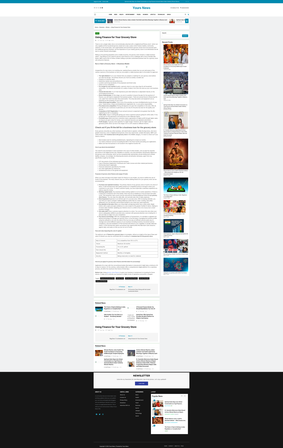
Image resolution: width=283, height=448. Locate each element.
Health (121, 14)
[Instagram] (102, 414)
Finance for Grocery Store (107, 278)
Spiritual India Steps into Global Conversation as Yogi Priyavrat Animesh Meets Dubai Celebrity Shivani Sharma (168, 20)
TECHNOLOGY (161, 14)
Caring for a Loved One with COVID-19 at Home (175, 273)
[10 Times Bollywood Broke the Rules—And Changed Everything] (175, 212)
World (169, 14)
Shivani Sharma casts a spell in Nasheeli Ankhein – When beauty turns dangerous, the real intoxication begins (176, 172)
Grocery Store (119, 278)
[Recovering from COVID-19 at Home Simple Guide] (176, 252)
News (115, 14)
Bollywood (167, 414)
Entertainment (130, 14)
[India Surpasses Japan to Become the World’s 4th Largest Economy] (174, 232)
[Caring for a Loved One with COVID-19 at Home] (176, 271)
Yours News (141, 8)
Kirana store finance (101, 281)
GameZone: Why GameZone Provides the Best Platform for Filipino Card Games (145, 316)
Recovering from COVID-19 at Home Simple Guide (176, 254)
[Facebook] (96, 414)
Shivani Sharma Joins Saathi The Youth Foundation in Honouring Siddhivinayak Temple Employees (114, 351)
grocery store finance (113, 272)
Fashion (176, 405)
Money (97, 33)
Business (145, 14)
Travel (139, 14)
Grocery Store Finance (131, 278)
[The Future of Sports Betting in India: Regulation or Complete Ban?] (176, 193)
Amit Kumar (108, 311)
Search (164, 33)
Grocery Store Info (144, 278)
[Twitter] (99, 414)
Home (110, 14)
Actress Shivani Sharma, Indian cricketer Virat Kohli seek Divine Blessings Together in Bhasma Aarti (146, 351)
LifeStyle (153, 14)
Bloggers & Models (169, 405)
